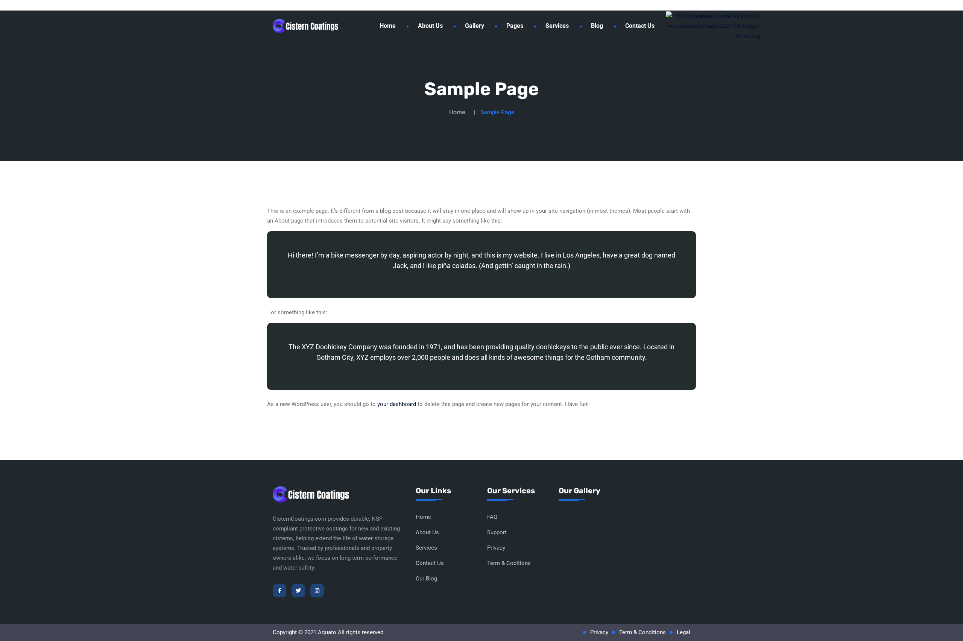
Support (497, 532)
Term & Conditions (642, 632)
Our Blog (426, 578)
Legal (683, 632)
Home (388, 25)
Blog (597, 25)
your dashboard (396, 404)
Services (557, 25)
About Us (430, 25)
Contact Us (640, 25)
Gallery (474, 25)
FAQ (492, 517)
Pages (514, 25)
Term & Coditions (509, 563)
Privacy (496, 547)
